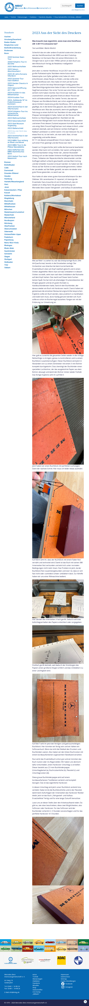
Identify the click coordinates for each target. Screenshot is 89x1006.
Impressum (65, 974)
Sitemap (64, 979)
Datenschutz (65, 977)
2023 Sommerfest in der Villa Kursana (18, 137)
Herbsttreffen (62, 17)
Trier (6, 265)
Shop (56, 17)
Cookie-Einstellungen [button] (68, 981)
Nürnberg (8, 223)
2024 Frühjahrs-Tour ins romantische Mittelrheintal (18, 113)
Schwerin (8, 254)
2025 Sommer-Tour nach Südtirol (16, 80)
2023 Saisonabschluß (17, 121)
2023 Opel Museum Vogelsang (16, 124)
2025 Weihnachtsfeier (17, 66)
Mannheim (8, 201)
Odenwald (8, 231)
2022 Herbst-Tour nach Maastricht (17, 157)
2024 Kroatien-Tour (16, 97)
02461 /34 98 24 (13, 986)
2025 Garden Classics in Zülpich (18, 84)
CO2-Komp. (71, 17)
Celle (6, 168)
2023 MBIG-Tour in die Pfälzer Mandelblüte (17, 146)
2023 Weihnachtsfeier (17, 118)
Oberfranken (9, 226)
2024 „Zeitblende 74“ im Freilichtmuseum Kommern (17, 102)
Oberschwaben (10, 229)
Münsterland (9, 217)
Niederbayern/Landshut (14, 212)
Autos (6, 17)
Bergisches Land (11, 45)
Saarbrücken (9, 251)
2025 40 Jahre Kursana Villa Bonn (17, 75)
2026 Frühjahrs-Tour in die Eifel (17, 63)
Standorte (42, 17)
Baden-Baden (10, 42)
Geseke (7, 176)
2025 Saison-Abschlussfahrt (14, 70)
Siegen (7, 256)
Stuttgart (8, 259)
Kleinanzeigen (22, 17)
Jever (6, 187)
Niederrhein (9, 215)
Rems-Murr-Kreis (11, 243)
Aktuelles (49, 17)
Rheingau (8, 245)
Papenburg (8, 240)
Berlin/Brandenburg (12, 48)
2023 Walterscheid (15, 128)
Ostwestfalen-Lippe (12, 234)
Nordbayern (9, 220)
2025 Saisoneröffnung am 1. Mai (17, 89)
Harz (6, 184)
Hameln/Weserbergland (14, 181)
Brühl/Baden (9, 165)
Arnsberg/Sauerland (12, 39)
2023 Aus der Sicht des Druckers (17, 132)
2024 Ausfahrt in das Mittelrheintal (16, 94)
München (8, 209)
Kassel (7, 193)
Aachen (7, 36)
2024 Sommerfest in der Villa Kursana (18, 108)
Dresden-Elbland (11, 173)
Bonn (6, 53)
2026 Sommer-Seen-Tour (16, 58)
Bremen (7, 162)
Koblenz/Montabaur (12, 195)
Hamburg (8, 179)
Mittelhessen (9, 206)
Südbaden (8, 262)
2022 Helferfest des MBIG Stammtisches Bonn (16, 152)
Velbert (7, 267)
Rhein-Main (9, 248)
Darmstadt (8, 170)
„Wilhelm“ (78, 17)
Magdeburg (9, 198)
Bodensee (8, 50)
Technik (13, 17)
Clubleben (33, 17)
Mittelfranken (10, 204)
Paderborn (8, 237)
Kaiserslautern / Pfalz (13, 190)
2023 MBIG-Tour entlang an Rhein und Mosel (18, 141)
